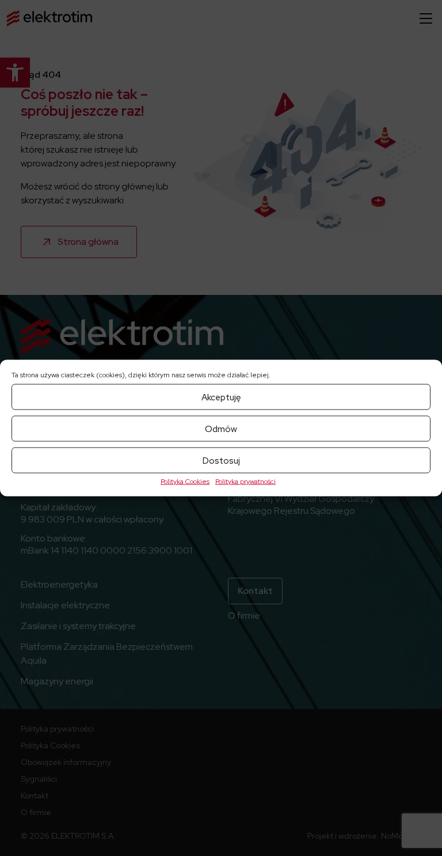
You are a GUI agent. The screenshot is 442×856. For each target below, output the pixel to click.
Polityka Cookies (185, 481)
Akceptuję (221, 397)
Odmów (221, 428)
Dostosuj (221, 460)
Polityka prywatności (245, 481)
